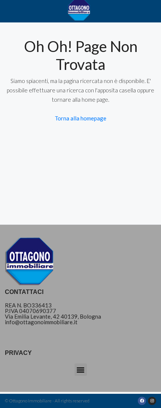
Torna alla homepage (80, 118)
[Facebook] (142, 401)
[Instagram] (152, 401)
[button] (81, 369)
